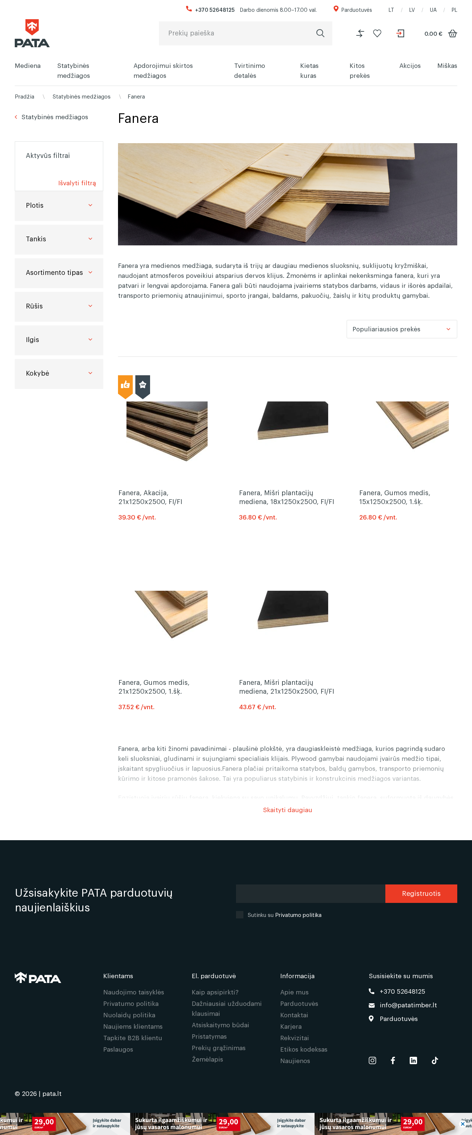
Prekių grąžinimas (219, 1047)
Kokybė (37, 372)
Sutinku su (285, 914)
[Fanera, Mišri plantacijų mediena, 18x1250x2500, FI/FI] (287, 431)
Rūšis (34, 305)
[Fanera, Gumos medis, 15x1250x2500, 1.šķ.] (408, 431)
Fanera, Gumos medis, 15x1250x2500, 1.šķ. (394, 497)
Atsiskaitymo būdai (220, 1024)
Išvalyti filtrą (77, 182)
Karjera (291, 1026)
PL (454, 9)
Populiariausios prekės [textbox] (386, 328)
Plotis (35, 204)
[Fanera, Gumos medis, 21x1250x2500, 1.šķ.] (167, 621)
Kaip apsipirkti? (215, 991)
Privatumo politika (298, 914)
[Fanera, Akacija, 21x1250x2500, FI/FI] (167, 431)
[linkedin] (413, 1058)
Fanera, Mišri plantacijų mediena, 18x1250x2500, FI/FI (286, 497)
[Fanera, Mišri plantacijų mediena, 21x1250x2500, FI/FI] (287, 621)
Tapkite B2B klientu (132, 1037)
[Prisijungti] (401, 33)
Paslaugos (118, 1049)
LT (391, 9)
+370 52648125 (215, 9)
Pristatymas (209, 1036)
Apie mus (294, 991)
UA (433, 9)
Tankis (36, 238)
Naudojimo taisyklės (133, 991)
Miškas (447, 65)
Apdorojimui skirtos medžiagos (163, 70)
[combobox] (402, 329)
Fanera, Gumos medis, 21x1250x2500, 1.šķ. (154, 686)
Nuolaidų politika (129, 1014)
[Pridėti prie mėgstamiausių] (377, 33)
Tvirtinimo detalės (249, 70)
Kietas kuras (309, 70)
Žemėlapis (207, 1059)
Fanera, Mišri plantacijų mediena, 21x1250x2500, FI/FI (286, 686)
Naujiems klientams (133, 1026)
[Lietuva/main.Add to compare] (360, 33)
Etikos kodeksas (303, 1049)
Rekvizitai (294, 1037)
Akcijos (410, 65)
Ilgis (32, 339)
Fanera (136, 96)
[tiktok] (435, 1058)
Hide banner (462, 1124)
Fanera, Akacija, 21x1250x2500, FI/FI (150, 497)
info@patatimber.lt (408, 1004)
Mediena (28, 65)
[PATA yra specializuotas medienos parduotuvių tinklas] (32, 33)
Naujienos (295, 1060)
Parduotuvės (356, 9)
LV (412, 9)
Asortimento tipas (54, 272)
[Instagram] (372, 1058)
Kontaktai (294, 1014)
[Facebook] (393, 1058)
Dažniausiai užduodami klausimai (227, 1008)
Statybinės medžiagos (73, 70)
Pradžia (24, 96)
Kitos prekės (360, 70)
